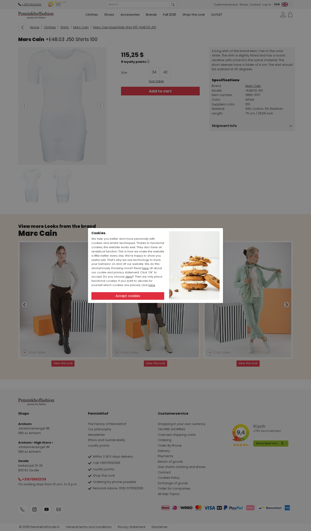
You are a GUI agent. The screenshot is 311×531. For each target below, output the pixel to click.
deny (128, 277)
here (145, 268)
